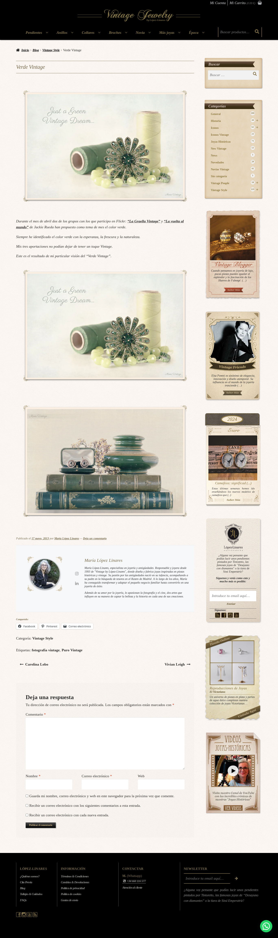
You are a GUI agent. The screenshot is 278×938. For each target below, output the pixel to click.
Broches (115, 33)
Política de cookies (71, 894)
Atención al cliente (132, 887)
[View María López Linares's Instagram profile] (76, 573)
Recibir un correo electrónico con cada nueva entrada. (69, 815)
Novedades (232, 162)
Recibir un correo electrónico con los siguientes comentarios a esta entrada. (85, 806)
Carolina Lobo (36, 664)
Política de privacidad (73, 888)
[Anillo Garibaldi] (221, 652)
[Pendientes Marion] (221, 673)
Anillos (62, 33)
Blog (36, 50)
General (232, 114)
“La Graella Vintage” (143, 221)
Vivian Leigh (174, 664)
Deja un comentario (95, 538)
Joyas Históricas (232, 141)
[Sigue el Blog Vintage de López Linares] (35, 916)
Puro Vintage (72, 650)
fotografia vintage (46, 650)
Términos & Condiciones (75, 876)
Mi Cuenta (218, 3)
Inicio (25, 50)
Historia (234, 120)
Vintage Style (51, 50)
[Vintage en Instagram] (230, 615)
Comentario (36, 714)
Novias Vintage (232, 169)
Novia (140, 33)
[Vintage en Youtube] (236, 615)
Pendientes (34, 33)
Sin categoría (232, 176)
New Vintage (232, 148)
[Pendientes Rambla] (243, 673)
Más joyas (166, 33)
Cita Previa (26, 882)
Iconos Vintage (232, 134)
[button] (266, 926)
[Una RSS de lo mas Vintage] (218, 615)
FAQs (23, 900)
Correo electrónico (97, 776)
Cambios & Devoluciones (75, 882)
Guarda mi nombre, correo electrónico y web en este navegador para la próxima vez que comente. (101, 796)
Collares (88, 33)
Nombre (33, 776)
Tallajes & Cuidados (31, 894)
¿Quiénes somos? (29, 876)
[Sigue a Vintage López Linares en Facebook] (19, 916)
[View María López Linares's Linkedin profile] (76, 583)
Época (193, 33)
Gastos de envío (69, 900)
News (232, 155)
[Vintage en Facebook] (224, 615)
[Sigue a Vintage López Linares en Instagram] (24, 916)
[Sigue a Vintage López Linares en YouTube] (30, 916)
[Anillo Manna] (243, 652)
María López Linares (66, 538)
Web (141, 776)
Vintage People (234, 183)
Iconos (234, 127)
